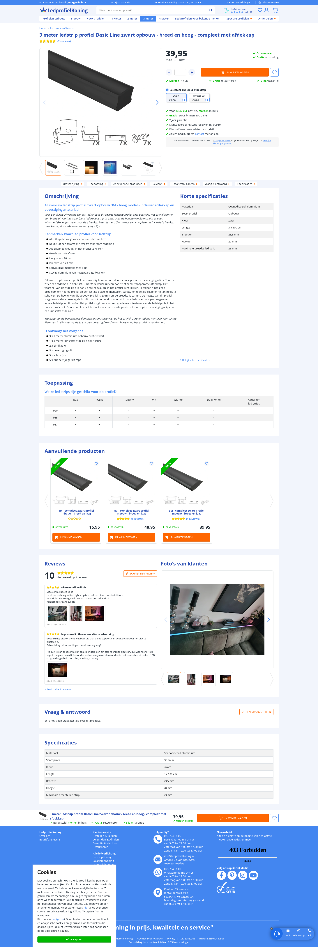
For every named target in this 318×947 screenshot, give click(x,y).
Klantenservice (271, 2)
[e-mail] (157, 859)
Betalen (112, 836)
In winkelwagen (238, 72)
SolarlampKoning (103, 861)
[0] (275, 10)
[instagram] (242, 875)
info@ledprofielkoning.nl (179, 856)
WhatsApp (299, 935)
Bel (309, 935)
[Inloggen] (266, 10)
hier (86, 907)
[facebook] (221, 875)
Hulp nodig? (161, 832)
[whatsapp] (157, 872)
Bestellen (98, 836)
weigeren (58, 919)
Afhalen (114, 839)
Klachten (112, 843)
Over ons (44, 836)
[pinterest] (232, 875)
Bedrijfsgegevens (50, 839)
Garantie (98, 843)
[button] (156, 102)
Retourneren (100, 847)
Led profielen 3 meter (62, 28)
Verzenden (99, 839)
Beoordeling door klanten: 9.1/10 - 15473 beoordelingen (159, 942)
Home (42, 28)
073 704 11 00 (172, 869)
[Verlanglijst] (259, 10)
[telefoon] (157, 839)
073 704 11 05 (172, 836)
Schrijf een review (142, 573)
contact (199, 134)
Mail (288, 935)
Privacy (171, 938)
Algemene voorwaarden (150, 938)
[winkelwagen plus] (191, 72)
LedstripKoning (102, 857)
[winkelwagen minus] (169, 72)
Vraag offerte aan (222, 140)
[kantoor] (157, 892)
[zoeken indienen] (211, 10)
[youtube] (253, 875)
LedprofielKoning (50, 832)
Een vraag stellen (258, 712)
